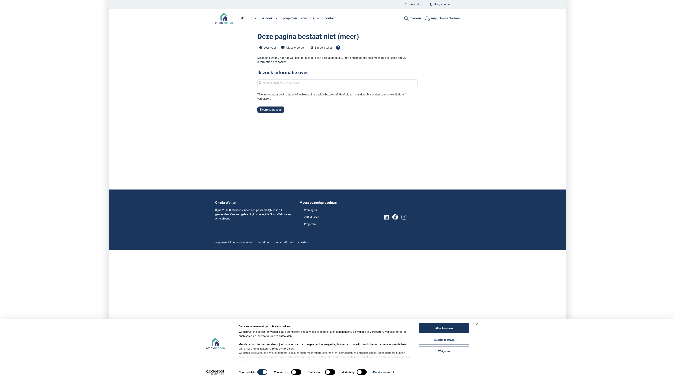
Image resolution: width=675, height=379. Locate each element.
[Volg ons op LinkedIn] (386, 217)
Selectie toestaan (444, 339)
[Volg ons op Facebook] (395, 217)
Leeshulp (414, 4)
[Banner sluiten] (477, 324)
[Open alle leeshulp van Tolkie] (338, 47)
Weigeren (444, 351)
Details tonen (381, 372)
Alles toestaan (444, 328)
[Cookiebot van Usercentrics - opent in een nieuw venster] (215, 372)
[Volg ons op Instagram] (403, 217)
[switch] (296, 372)
